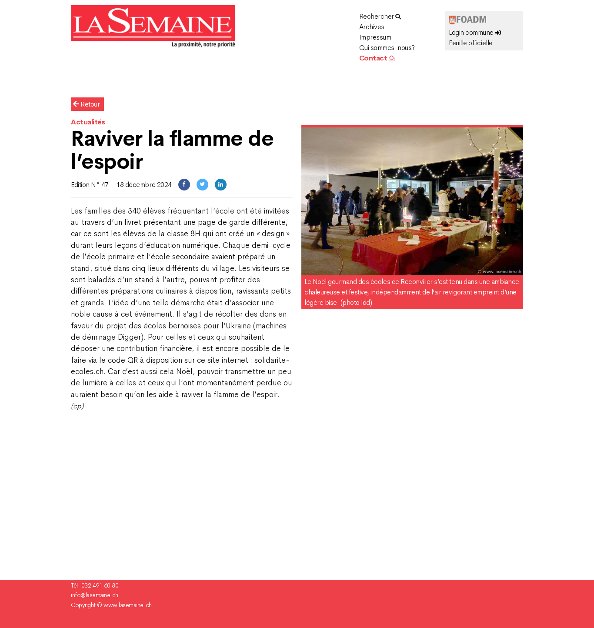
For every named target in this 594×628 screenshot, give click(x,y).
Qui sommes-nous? (387, 47)
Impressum (375, 37)
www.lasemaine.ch (127, 605)
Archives (371, 26)
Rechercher (377, 16)
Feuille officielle (470, 42)
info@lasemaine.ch (94, 595)
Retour (89, 104)
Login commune (472, 32)
